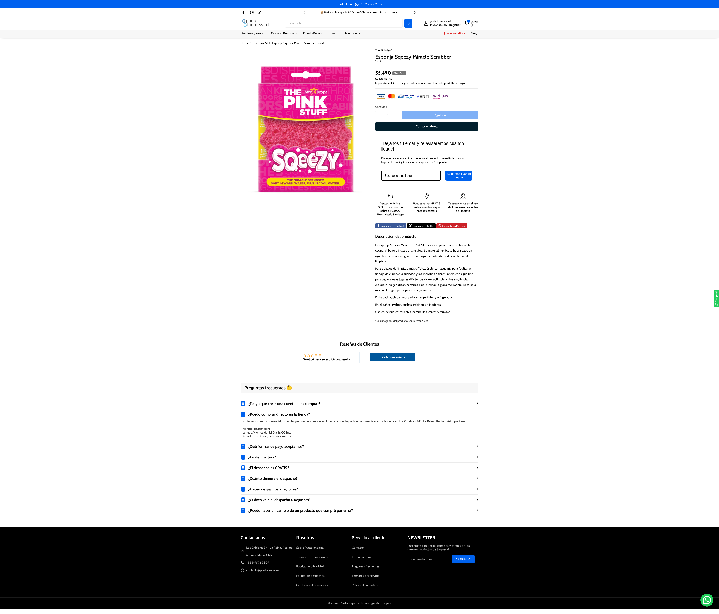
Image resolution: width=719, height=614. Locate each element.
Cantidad (381, 107)
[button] (253, 33)
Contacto (358, 547)
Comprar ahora (427, 126)
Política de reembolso (366, 585)
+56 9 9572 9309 (371, 4)
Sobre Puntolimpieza (310, 547)
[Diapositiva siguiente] (415, 12)
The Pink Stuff (384, 50)
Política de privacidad (310, 566)
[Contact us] (706, 600)
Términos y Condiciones (312, 557)
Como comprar (362, 557)
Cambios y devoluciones (312, 585)
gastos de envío (413, 83)
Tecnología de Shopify (375, 603)
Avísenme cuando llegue (459, 175)
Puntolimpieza (350, 603)
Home (245, 43)
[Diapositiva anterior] (304, 12)
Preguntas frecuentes (365, 566)
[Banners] (412, 96)
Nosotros (305, 537)
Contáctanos (253, 537)
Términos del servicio (366, 575)
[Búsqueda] (408, 23)
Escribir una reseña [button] (392, 357)
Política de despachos (310, 575)
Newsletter (421, 537)
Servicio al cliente (368, 537)
